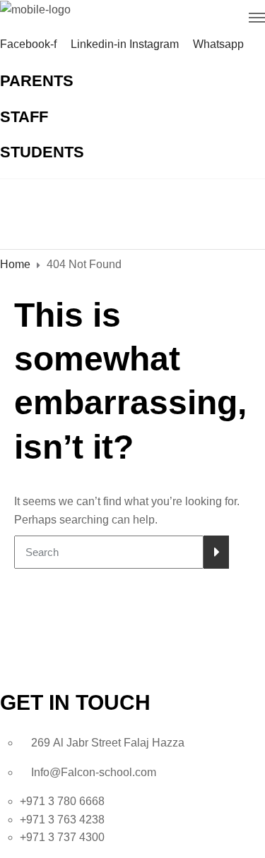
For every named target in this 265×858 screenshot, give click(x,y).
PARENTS (36, 81)
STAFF (24, 117)
